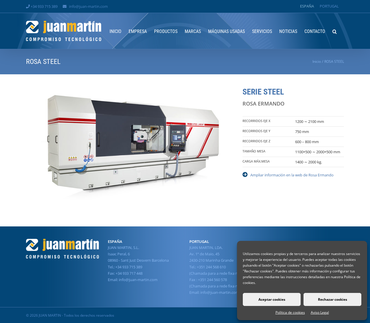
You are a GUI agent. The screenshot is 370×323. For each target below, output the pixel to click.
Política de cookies (290, 312)
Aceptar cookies (271, 299)
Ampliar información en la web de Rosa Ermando (292, 175)
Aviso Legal (320, 312)
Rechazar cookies (332, 299)
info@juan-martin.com (88, 6)
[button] (334, 31)
